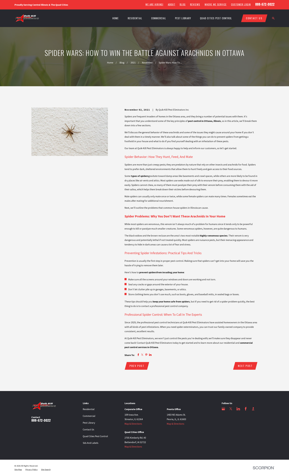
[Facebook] (245, 409)
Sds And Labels (90, 442)
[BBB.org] (253, 409)
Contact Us (88, 429)
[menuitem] (18, 469)
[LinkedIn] (238, 409)
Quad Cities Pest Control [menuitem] (216, 18)
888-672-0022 (265, 4)
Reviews (195, 4)
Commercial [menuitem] (158, 18)
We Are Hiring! (154, 4)
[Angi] (223, 416)
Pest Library (89, 422)
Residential (88, 409)
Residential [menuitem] (135, 18)
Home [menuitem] (115, 18)
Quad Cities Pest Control (95, 436)
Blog (183, 4)
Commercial (89, 416)
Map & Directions (133, 423)
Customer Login (241, 4)
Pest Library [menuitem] (183, 18)
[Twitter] (231, 409)
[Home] (26, 18)
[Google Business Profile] (223, 409)
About (171, 4)
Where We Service (216, 4)
